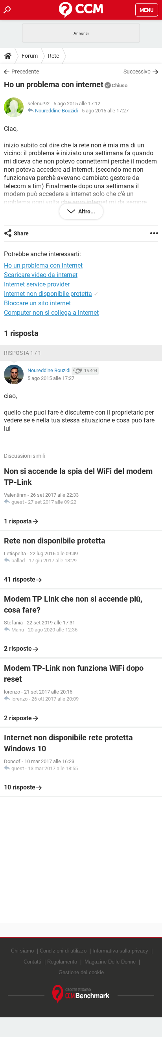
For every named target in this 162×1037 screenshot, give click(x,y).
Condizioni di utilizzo (63, 951)
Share (21, 233)
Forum (30, 56)
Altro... (86, 211)
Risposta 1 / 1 (22, 353)
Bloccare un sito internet (37, 303)
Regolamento (62, 962)
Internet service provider (37, 284)
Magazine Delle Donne (110, 962)
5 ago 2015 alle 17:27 (105, 111)
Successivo (137, 71)
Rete (53, 56)
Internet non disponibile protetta (48, 293)
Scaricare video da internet (40, 275)
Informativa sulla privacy (120, 951)
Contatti (32, 962)
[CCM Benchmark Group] (81, 994)
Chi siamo (22, 951)
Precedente (25, 71)
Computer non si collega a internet (51, 312)
